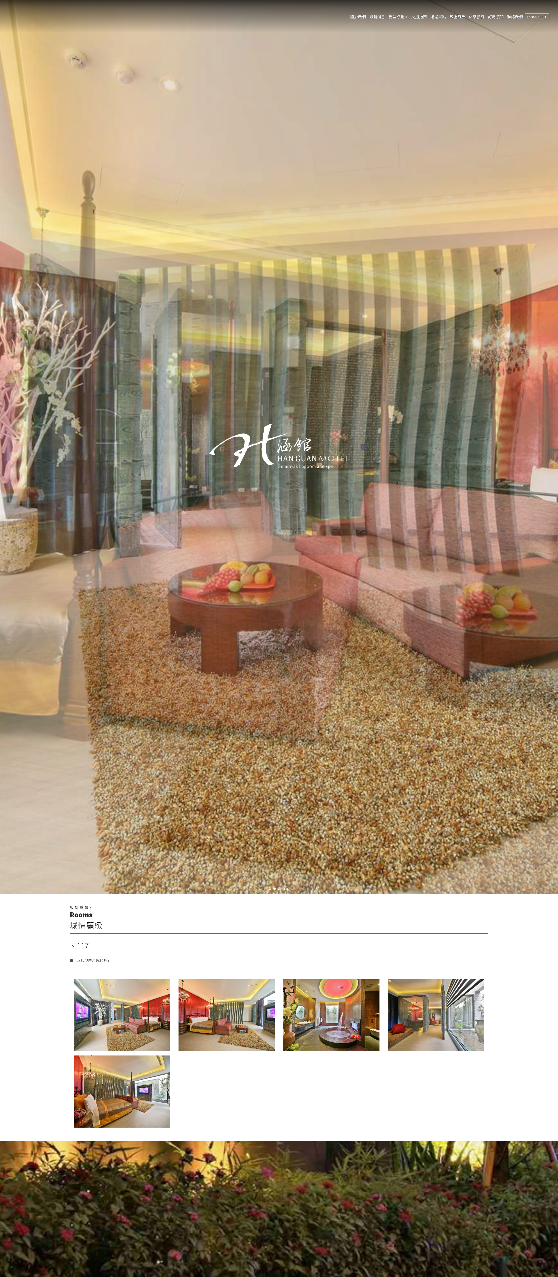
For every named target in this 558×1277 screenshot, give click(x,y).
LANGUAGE (535, 17)
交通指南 (419, 16)
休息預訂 (477, 16)
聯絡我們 (515, 16)
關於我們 (358, 16)
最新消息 (377, 16)
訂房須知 (496, 16)
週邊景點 (438, 16)
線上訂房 (457, 16)
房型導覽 (396, 16)
